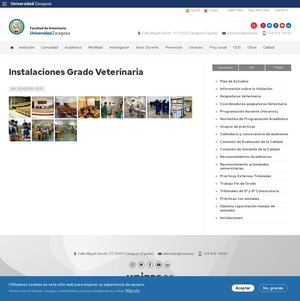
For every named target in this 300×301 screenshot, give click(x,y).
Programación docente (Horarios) (249, 111)
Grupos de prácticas (237, 126)
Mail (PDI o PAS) (259, 10)
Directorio (235, 10)
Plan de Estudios (234, 81)
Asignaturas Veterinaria (240, 96)
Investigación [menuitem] (119, 47)
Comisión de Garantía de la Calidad (250, 149)
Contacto (281, 10)
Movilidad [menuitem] (95, 47)
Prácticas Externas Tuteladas (245, 176)
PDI (251, 67)
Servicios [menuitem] (196, 47)
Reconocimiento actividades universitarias (244, 166)
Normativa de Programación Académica (254, 119)
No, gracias (273, 288)
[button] (20, 107)
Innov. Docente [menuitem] (147, 47)
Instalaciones (231, 217)
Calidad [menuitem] (268, 47)
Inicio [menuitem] (12, 47)
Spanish (195, 10)
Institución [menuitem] (26, 47)
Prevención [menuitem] (174, 47)
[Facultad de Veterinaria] (39, 27)
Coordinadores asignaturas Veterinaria (253, 104)
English (213, 10)
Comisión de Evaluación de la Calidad (251, 141)
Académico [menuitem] (73, 47)
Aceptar (243, 288)
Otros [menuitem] (252, 47)
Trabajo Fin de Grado (238, 183)
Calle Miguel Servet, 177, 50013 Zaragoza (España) (180, 33)
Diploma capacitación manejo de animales (247, 208)
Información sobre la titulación (246, 88)
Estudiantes (225, 67)
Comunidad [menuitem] (49, 47)
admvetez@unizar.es (242, 33)
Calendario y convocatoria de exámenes (254, 134)
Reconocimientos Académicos (246, 156)
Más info (133, 290)
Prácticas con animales (239, 198)
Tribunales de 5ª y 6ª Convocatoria (249, 191)
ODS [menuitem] (237, 47)
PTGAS (278, 67)
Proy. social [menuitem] (218, 47)
